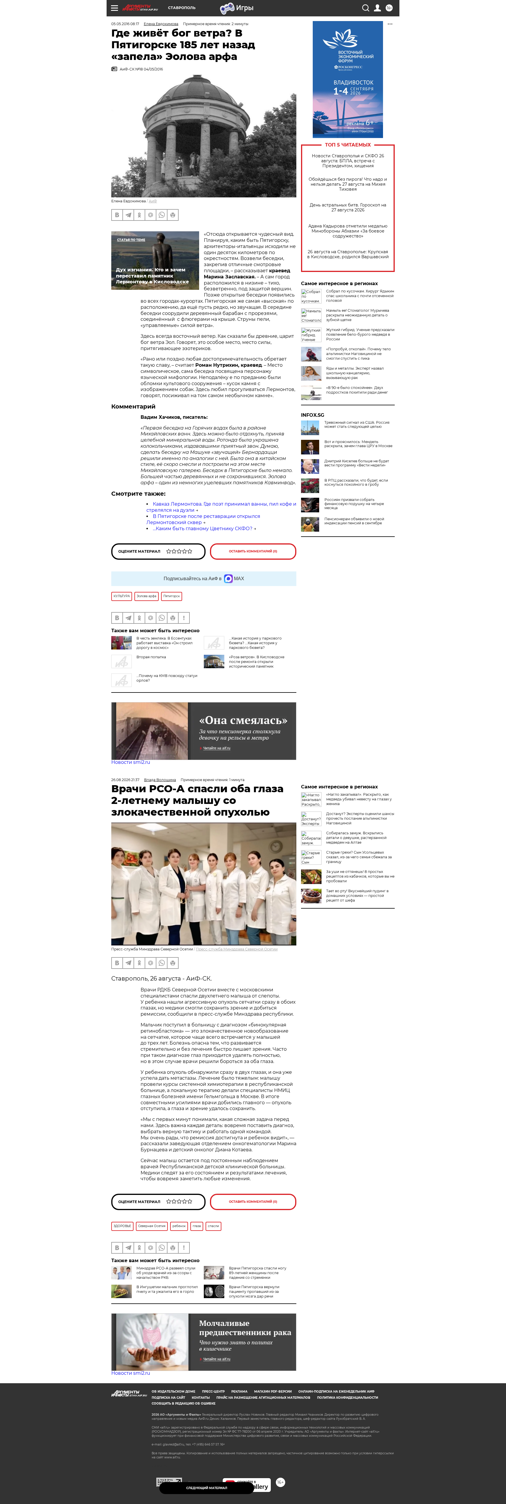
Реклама (239, 1391)
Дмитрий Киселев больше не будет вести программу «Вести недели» (356, 463)
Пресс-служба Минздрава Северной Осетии (237, 949)
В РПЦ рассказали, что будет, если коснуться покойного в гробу (356, 482)
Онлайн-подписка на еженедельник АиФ (336, 1391)
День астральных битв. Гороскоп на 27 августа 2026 (348, 208)
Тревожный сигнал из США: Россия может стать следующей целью (356, 425)
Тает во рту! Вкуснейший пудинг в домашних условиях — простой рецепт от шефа (357, 895)
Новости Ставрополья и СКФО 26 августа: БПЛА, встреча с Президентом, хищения (348, 161)
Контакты (201, 1398)
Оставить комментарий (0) (253, 551)
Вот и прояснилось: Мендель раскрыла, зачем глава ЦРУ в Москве (358, 444)
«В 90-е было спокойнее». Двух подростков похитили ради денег (357, 389)
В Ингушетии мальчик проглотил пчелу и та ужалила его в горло (167, 1289)
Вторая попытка (151, 657)
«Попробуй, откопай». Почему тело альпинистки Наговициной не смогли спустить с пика (358, 354)
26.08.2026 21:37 (125, 780)
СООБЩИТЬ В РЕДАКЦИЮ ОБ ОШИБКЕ (184, 1403)
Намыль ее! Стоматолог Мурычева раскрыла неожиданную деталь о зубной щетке (357, 315)
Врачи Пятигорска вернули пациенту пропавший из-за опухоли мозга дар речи (254, 1291)
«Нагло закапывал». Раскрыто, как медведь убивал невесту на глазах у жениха (359, 799)
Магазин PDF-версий (273, 1391)
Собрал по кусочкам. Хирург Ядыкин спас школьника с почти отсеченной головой (360, 296)
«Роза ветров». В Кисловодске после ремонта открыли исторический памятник (256, 662)
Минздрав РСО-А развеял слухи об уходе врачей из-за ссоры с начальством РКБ (165, 1273)
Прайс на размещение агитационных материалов (263, 1398)
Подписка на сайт (168, 1398)
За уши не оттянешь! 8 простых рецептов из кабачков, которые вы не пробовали (360, 876)
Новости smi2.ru (130, 762)
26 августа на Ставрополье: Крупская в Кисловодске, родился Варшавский (348, 254)
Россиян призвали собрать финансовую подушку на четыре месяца (354, 504)
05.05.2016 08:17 (125, 24)
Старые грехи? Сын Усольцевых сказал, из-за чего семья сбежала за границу (359, 857)
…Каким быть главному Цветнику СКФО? (202, 528)
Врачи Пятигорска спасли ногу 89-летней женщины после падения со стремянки (257, 1273)
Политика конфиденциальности (347, 1398)
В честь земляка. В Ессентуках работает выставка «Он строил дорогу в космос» (164, 643)
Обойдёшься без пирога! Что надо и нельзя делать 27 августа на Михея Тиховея (348, 184)
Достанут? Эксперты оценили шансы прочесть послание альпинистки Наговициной (360, 818)
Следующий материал (206, 1488)
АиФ (153, 201)
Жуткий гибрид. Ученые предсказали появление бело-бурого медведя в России (360, 334)
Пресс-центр (213, 1391)
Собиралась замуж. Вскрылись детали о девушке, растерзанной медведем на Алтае (356, 838)
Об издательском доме (173, 1391)
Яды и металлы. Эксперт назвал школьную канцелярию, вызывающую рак (355, 373)
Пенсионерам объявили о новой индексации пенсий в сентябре (354, 521)
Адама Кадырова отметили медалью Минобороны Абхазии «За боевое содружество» (347, 231)
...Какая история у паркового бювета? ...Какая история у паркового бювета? (255, 643)
